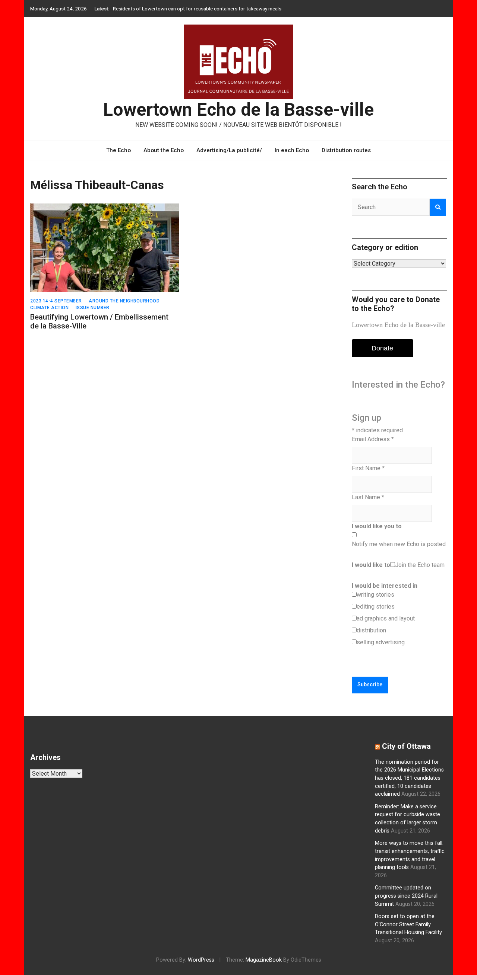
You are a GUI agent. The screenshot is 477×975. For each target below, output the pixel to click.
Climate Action (49, 307)
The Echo (118, 150)
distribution (371, 630)
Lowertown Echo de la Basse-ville (238, 109)
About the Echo (163, 150)
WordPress (201, 960)
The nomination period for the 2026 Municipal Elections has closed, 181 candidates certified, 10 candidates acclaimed (409, 778)
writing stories (375, 594)
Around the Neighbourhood (124, 301)
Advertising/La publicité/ (229, 150)
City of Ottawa (406, 746)
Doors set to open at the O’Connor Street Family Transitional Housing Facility (408, 924)
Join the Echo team (420, 564)
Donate (382, 348)
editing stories (376, 606)
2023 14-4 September (56, 301)
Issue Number (93, 307)
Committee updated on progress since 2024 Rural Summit (406, 896)
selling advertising (381, 642)
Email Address (373, 439)
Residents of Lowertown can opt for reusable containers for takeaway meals (197, 9)
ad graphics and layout (386, 618)
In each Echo (292, 150)
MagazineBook (264, 960)
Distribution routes (346, 150)
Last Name (368, 497)
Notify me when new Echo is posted (399, 544)
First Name (368, 468)
